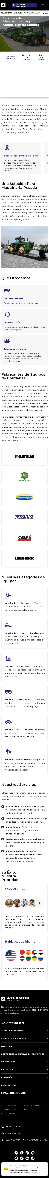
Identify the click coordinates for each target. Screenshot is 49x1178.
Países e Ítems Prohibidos (33, 1105)
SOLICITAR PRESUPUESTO (22, 5)
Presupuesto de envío (10, 57)
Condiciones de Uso (8, 1109)
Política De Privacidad (9, 1105)
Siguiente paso (24, 92)
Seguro (26, 1109)
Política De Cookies (8, 1113)
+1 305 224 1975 (13, 1127)
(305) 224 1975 (40, 1010)
